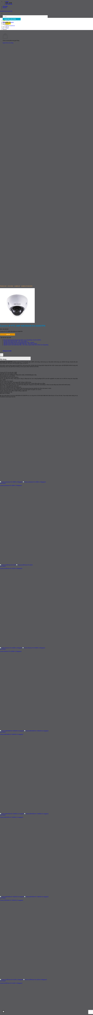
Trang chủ (5, 22)
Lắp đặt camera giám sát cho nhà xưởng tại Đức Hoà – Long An (18, 342)
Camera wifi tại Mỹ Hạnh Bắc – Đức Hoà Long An (15, 341)
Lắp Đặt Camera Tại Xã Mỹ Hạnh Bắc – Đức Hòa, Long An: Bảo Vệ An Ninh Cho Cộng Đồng (25, 344)
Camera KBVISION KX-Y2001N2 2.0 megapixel (11, 734)
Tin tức (7, 28)
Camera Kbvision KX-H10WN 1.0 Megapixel (10, 651)
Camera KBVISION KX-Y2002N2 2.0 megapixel (11, 817)
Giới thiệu (5, 6)
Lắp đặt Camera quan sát (6, 11)
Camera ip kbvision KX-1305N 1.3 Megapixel (11, 485)
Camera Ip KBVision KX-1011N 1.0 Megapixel (11, 568)
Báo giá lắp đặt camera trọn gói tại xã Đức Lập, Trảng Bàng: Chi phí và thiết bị (22, 339)
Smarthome (6, 24)
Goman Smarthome (10, 25)
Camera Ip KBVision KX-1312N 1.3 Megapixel (11, 983)
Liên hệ (5, 7)
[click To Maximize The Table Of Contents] (1, 355)
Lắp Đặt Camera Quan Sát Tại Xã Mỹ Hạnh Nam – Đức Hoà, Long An (20, 343)
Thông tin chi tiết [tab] (7, 351)
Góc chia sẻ (6, 27)
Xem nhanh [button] (3, 483)
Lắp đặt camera (7, 23)
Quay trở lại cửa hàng (8, 42)
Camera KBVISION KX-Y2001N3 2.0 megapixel (11, 900)
